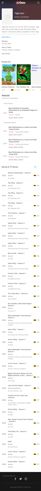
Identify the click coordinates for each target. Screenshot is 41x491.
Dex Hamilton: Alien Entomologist (24, 87)
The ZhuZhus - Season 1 (16, 213)
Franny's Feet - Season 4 (17, 283)
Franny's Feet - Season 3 (17, 273)
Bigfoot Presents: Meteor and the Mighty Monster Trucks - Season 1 (20, 374)
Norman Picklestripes (9, 87)
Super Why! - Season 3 (16, 243)
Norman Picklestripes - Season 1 (19, 173)
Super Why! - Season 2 (16, 263)
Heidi (9, 441)
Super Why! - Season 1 (16, 329)
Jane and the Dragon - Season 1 (19, 385)
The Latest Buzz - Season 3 (18, 293)
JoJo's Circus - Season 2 (17, 451)
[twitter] (20, 480)
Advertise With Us (9, 476)
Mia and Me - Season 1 (16, 253)
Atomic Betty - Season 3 (16, 339)
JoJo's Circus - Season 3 (17, 363)
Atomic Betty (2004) (16, 118)
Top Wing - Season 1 (15, 203)
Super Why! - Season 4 (16, 223)
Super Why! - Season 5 (16, 233)
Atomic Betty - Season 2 (16, 409)
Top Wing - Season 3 (15, 193)
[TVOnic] (20, 2)
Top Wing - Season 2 (15, 183)
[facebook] (15, 480)
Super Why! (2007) (15, 135)
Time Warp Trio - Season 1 (17, 431)
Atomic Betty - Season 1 (16, 461)
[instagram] (26, 480)
